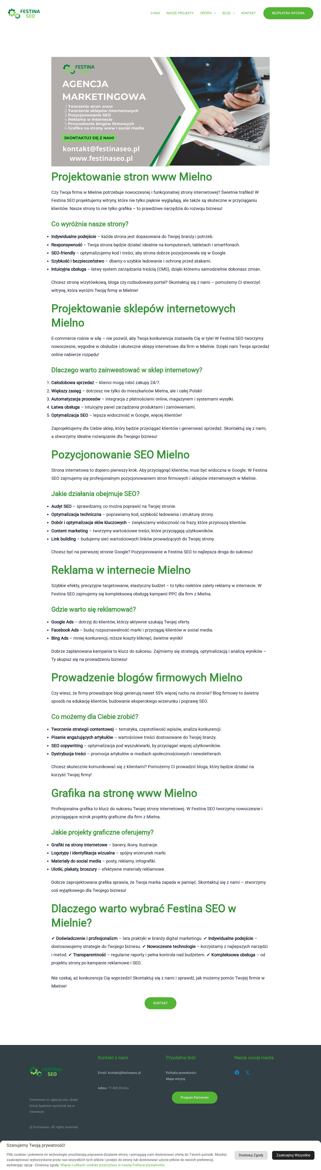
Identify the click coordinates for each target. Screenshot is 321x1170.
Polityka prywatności (181, 1073)
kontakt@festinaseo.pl (124, 1073)
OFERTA (206, 13)
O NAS (155, 13)
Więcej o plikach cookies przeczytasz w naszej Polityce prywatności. (112, 1165)
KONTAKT (248, 13)
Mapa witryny (175, 1079)
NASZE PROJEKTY (180, 13)
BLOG (227, 13)
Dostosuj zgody (251, 1155)
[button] (214, 13)
